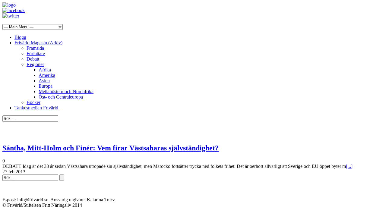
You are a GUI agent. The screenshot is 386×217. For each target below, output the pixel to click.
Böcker (33, 102)
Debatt (33, 58)
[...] (349, 166)
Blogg (20, 37)
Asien (44, 80)
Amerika (47, 75)
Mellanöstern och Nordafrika (66, 91)
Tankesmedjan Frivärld (36, 107)
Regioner (35, 64)
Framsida (35, 48)
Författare (36, 53)
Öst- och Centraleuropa (61, 96)
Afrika (45, 69)
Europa (45, 86)
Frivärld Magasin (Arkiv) (38, 42)
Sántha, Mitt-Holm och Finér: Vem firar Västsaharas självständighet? (110, 148)
